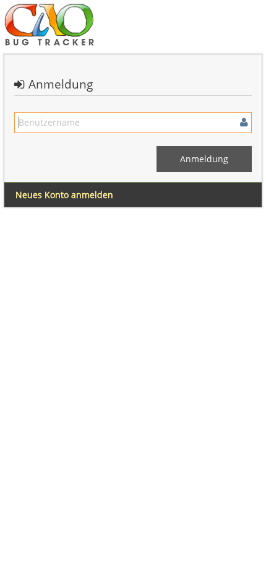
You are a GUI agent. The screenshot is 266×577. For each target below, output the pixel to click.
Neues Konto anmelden (64, 195)
